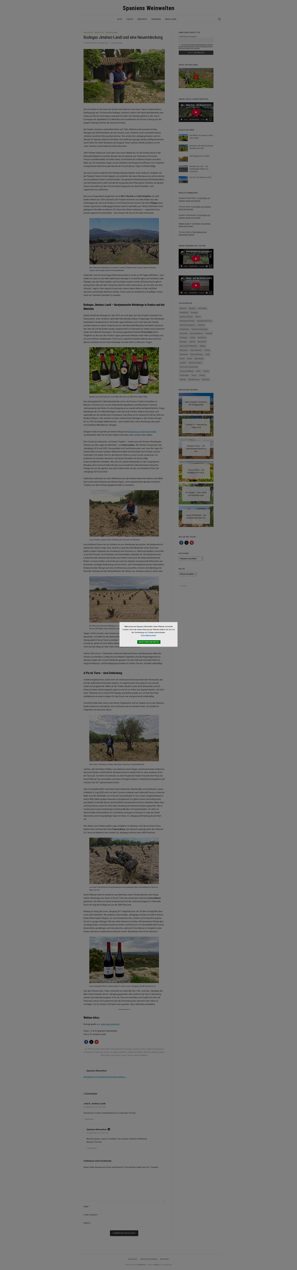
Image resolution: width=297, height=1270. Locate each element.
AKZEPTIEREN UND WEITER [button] (149, 642)
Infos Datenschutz (148, 635)
